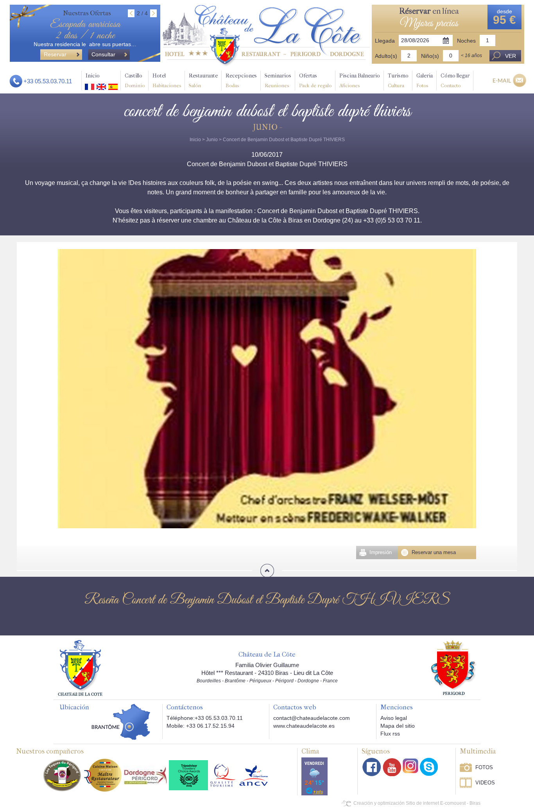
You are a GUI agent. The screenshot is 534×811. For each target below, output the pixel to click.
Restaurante (203, 80)
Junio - (267, 127)
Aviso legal (393, 718)
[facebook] (371, 767)
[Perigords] (454, 667)
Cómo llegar (455, 80)
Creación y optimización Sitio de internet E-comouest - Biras (416, 803)
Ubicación (74, 707)
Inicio (93, 75)
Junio (212, 139)
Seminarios (278, 80)
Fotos (484, 767)
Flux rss (390, 733)
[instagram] (410, 765)
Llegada (385, 40)
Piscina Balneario (359, 80)
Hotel (166, 80)
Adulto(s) (386, 56)
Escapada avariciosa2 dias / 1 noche (85, 30)
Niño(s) (430, 56)
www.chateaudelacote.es (304, 726)
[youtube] (392, 767)
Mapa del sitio (397, 726)
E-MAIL (502, 80)
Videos (485, 783)
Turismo (398, 80)
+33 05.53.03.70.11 (47, 81)
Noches (466, 40)
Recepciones (241, 80)
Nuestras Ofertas (87, 13)
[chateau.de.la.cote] (429, 767)
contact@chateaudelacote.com (311, 718)
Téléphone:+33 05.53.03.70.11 (205, 718)
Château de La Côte (267, 654)
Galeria (424, 80)
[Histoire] (80, 667)
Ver (510, 56)
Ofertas (315, 80)
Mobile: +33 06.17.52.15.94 (201, 726)
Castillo (135, 80)
